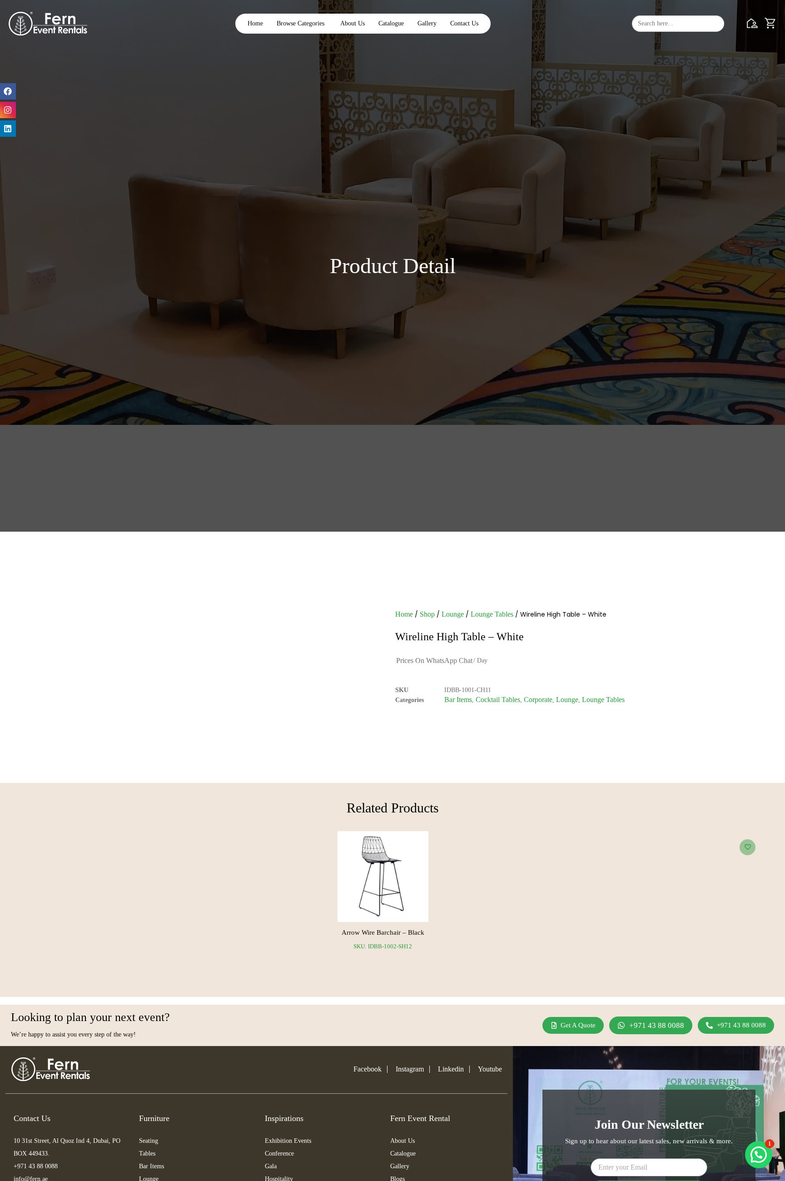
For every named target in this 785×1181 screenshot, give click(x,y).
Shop (427, 614)
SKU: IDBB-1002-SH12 (382, 946)
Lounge (453, 614)
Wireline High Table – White (459, 636)
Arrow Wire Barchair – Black (383, 932)
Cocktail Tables (498, 699)
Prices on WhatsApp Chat (434, 660)
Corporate (538, 699)
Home (404, 614)
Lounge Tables (492, 614)
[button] (758, 1154)
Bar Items (458, 699)
